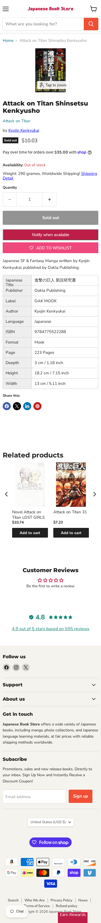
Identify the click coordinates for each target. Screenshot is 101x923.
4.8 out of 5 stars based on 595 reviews (50, 629)
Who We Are (35, 900)
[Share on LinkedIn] (27, 406)
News (83, 900)
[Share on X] (17, 406)
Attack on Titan (16, 121)
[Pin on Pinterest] (37, 406)
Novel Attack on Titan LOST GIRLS (28, 515)
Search (13, 900)
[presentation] (6, 494)
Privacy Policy (61, 900)
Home (8, 40)
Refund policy (66, 906)
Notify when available (50, 234)
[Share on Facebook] (7, 406)
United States (48, 822)
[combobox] (43, 24)
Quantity (10, 188)
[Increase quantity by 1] (50, 199)
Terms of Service (37, 906)
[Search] (91, 24)
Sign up (80, 796)
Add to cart (30, 533)
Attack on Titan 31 (70, 512)
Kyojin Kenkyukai (23, 130)
